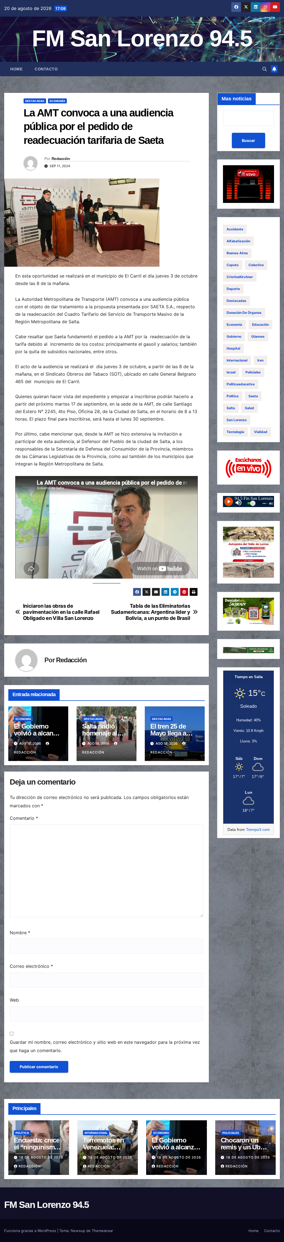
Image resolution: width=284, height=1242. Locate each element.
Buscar (248, 140)
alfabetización (238, 241)
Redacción (61, 158)
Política (233, 396)
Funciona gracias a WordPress (30, 1230)
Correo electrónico (31, 966)
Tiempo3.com (258, 829)
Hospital (233, 348)
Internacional (237, 360)
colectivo (256, 265)
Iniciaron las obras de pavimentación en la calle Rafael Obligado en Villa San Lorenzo (61, 612)
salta (231, 408)
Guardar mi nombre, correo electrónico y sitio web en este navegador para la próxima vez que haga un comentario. (105, 1046)
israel (231, 372)
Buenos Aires (237, 253)
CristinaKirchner (240, 277)
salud (249, 408)
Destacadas (34, 101)
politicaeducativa (241, 384)
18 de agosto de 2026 (41, 1157)
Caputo (233, 265)
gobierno (234, 336)
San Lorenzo (237, 420)
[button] (264, 69)
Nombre (20, 932)
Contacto (46, 69)
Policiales (253, 372)
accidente (235, 229)
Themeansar (102, 1230)
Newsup (78, 1230)
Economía (57, 101)
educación (260, 324)
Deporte (233, 289)
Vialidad (260, 432)
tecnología (235, 432)
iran (260, 360)
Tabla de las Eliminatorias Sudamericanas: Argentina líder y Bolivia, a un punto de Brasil (150, 612)
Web (14, 1000)
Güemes (258, 336)
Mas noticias (237, 98)
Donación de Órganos (244, 312)
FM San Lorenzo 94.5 (142, 38)
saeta (253, 396)
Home (16, 69)
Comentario (24, 818)
